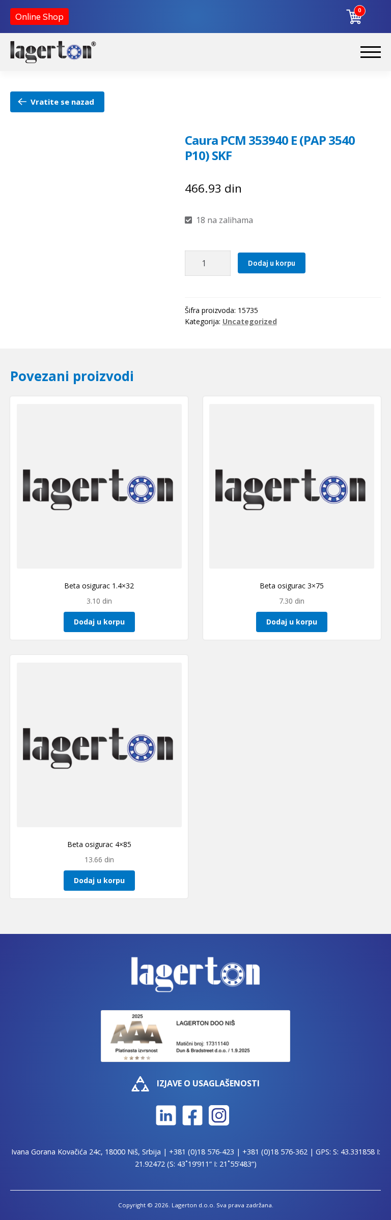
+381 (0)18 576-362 (275, 1151)
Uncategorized (249, 321)
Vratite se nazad (62, 102)
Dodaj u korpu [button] (99, 622)
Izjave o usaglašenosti (208, 1083)
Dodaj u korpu (271, 263)
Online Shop (39, 16)
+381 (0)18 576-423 (201, 1151)
